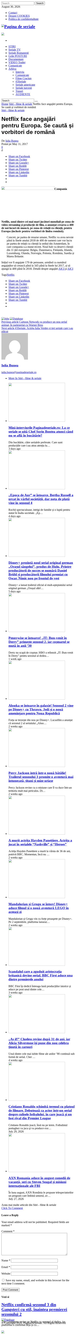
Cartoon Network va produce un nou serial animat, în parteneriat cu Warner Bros (34, 323)
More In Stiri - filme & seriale (24, 378)
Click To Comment (12, 1208)
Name (5, 1260)
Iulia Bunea (11, 140)
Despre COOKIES (19, 15)
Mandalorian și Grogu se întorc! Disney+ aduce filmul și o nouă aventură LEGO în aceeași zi (38, 908)
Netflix (10, 274)
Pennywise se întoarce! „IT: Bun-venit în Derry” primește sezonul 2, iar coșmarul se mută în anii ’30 (38, 642)
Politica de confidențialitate (23, 19)
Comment (7, 1231)
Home (4, 103)
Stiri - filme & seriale (20, 103)
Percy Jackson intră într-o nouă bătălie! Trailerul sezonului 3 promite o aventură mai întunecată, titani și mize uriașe (40, 777)
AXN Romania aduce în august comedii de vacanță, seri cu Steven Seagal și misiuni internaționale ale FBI (39, 1182)
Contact (12, 12)
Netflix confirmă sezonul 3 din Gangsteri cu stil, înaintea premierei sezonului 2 (34, 1309)
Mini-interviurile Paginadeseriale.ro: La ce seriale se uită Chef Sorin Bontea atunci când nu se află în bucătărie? (40, 431)
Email (5, 1267)
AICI (62, 268)
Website (5, 1273)
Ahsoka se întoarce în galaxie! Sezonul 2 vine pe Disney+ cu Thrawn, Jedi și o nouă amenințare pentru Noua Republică (40, 709)
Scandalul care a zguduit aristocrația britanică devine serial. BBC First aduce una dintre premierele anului (40, 975)
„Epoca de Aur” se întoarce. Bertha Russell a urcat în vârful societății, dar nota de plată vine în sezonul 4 (40, 499)
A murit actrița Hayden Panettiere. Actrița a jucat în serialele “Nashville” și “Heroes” (40, 842)
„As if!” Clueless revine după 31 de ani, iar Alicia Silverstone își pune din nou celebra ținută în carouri (39, 1043)
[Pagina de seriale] (18, 26)
